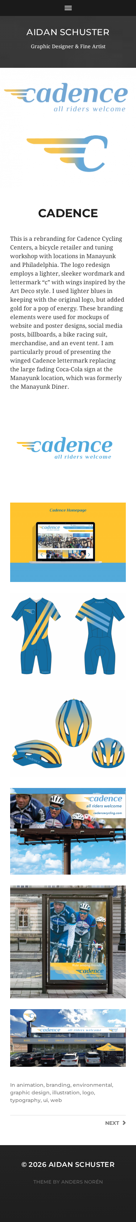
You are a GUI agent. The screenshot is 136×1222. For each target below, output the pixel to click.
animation (30, 1085)
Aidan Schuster (67, 32)
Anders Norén (82, 1182)
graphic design (30, 1092)
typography (25, 1100)
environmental (92, 1085)
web (56, 1100)
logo (88, 1092)
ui (45, 1100)
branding (58, 1085)
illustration (66, 1092)
